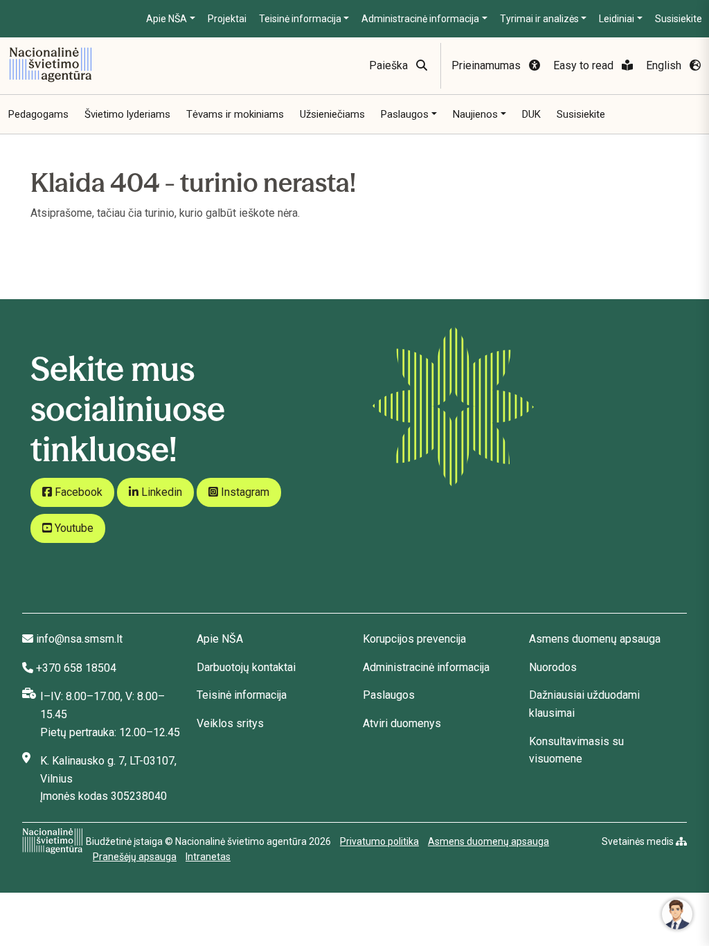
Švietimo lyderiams (127, 114)
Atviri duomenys (402, 723)
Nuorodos (553, 667)
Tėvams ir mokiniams (235, 114)
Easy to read (584, 65)
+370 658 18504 (76, 668)
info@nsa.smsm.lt (79, 638)
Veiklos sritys (230, 723)
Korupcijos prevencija (414, 638)
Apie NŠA (166, 18)
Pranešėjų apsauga (135, 856)
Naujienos (475, 114)
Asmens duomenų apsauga (595, 638)
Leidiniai (616, 18)
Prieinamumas (487, 65)
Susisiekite (678, 18)
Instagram (243, 492)
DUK (531, 114)
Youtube (72, 528)
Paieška (390, 65)
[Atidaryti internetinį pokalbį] (677, 914)
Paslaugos (405, 114)
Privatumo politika (379, 841)
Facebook (77, 492)
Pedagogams (38, 114)
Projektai (227, 18)
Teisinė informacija (300, 18)
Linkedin (160, 492)
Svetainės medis (639, 841)
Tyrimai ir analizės (539, 18)
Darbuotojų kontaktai (246, 667)
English (665, 65)
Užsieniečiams (332, 114)
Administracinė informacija (420, 18)
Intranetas (208, 856)
